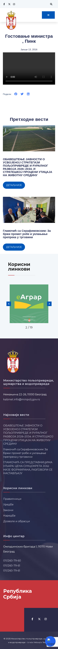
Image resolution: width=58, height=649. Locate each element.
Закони (8, 510)
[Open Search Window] (50, 4)
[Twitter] (8, 4)
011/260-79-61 (11, 565)
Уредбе (8, 504)
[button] (16, 94)
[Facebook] (4, 4)
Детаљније (14, 185)
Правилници (12, 498)
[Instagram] (13, 4)
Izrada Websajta (34, 642)
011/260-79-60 (12, 560)
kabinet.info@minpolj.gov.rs (21, 399)
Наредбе (9, 515)
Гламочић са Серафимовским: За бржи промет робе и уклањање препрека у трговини (27, 234)
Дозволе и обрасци (16, 521)
